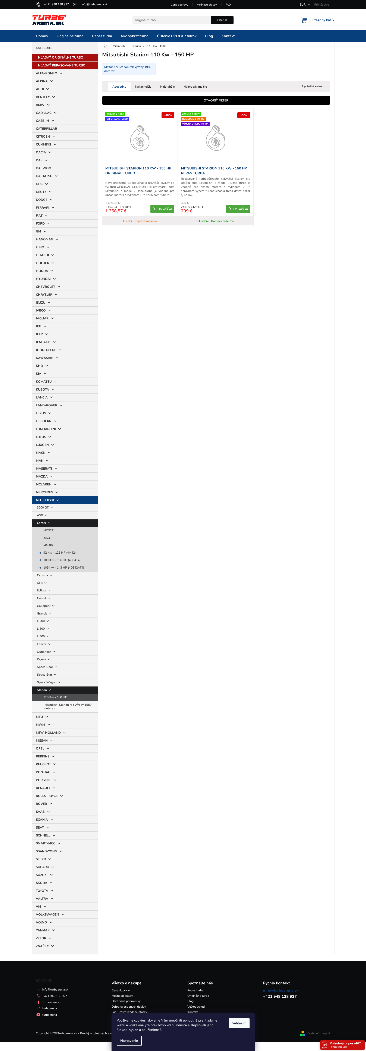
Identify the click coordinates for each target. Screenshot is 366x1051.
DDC (39, 184)
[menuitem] (42, 36)
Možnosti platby (207, 5)
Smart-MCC (45, 843)
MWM (40, 725)
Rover (41, 804)
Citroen (43, 136)
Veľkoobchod (196, 1007)
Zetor (41, 938)
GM (38, 231)
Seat (40, 827)
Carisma (43, 575)
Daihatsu (44, 176)
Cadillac (43, 113)
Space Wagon (47, 682)
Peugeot (43, 764)
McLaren (43, 484)
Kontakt (192, 1012)
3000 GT (43, 508)
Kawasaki (44, 358)
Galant (42, 598)
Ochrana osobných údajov (129, 1007)
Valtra (42, 899)
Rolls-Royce (47, 796)
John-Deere (46, 350)
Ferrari (42, 208)
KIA (38, 374)
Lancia (42, 397)
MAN (39, 461)
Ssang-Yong (46, 851)
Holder (42, 263)
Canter (42, 523)
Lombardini (46, 429)
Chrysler (44, 295)
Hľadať (222, 20)
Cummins (43, 144)
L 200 (41, 621)
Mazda (42, 476)
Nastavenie (129, 1040)
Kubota (42, 389)
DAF (39, 160)
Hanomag (44, 239)
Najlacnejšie (143, 87)
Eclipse (42, 590)
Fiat (39, 215)
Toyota (42, 891)
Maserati (44, 468)
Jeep (39, 334)
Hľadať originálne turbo (60, 57)
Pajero (42, 659)
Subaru (42, 867)
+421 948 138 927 (54, 996)
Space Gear (45, 667)
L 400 (41, 636)
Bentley (43, 97)
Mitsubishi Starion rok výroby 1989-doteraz (68, 706)
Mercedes (44, 492)
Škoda (41, 883)
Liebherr (43, 421)
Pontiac (43, 772)
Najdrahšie (167, 87)
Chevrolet (45, 287)
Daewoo (43, 168)
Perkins (42, 756)
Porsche (43, 780)
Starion (42, 690)
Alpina (42, 81)
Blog (190, 1001)
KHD (39, 366)
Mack (40, 453)
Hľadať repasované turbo (61, 65)
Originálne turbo (198, 996)
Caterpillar (46, 128)
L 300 (41, 629)
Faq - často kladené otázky (129, 1012)
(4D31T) (48, 530)
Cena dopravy (179, 5)
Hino (40, 247)
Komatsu (44, 381)
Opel (40, 748)
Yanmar (43, 930)
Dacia (41, 152)
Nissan (42, 740)
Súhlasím (239, 1023)
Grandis (42, 613)
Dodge (41, 200)
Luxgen (42, 445)
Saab (40, 812)
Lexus (41, 413)
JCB (38, 326)
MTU (39, 717)
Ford (40, 223)
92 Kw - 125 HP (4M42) (59, 553)
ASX (40, 515)
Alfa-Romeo (46, 73)
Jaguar (42, 318)
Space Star (45, 675)
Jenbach (43, 342)
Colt (40, 583)
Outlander (44, 652)
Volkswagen (47, 914)
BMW (40, 105)
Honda (42, 271)
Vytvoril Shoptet (319, 1033)
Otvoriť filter (216, 100)
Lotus (41, 437)
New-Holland (48, 733)
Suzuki (41, 875)
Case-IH (42, 121)
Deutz (41, 192)
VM (38, 906)
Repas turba (195, 990)
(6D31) (47, 538)
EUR (303, 5)
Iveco (41, 310)
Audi (40, 89)
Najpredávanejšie (195, 87)
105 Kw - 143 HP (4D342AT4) (63, 568)
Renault (43, 788)
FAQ (228, 5)
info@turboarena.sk (55, 990)
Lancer (42, 644)
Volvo (41, 922)
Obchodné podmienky (126, 1001)
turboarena (49, 1008)
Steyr (41, 859)
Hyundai (43, 279)
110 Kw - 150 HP (55, 697)
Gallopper (44, 606)
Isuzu (40, 302)
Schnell (43, 835)
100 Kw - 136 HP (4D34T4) (61, 560)
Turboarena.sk (51, 1002)
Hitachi (42, 255)
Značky (42, 946)
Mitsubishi (45, 500)
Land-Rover (46, 405)
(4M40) (48, 545)
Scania (42, 819)
